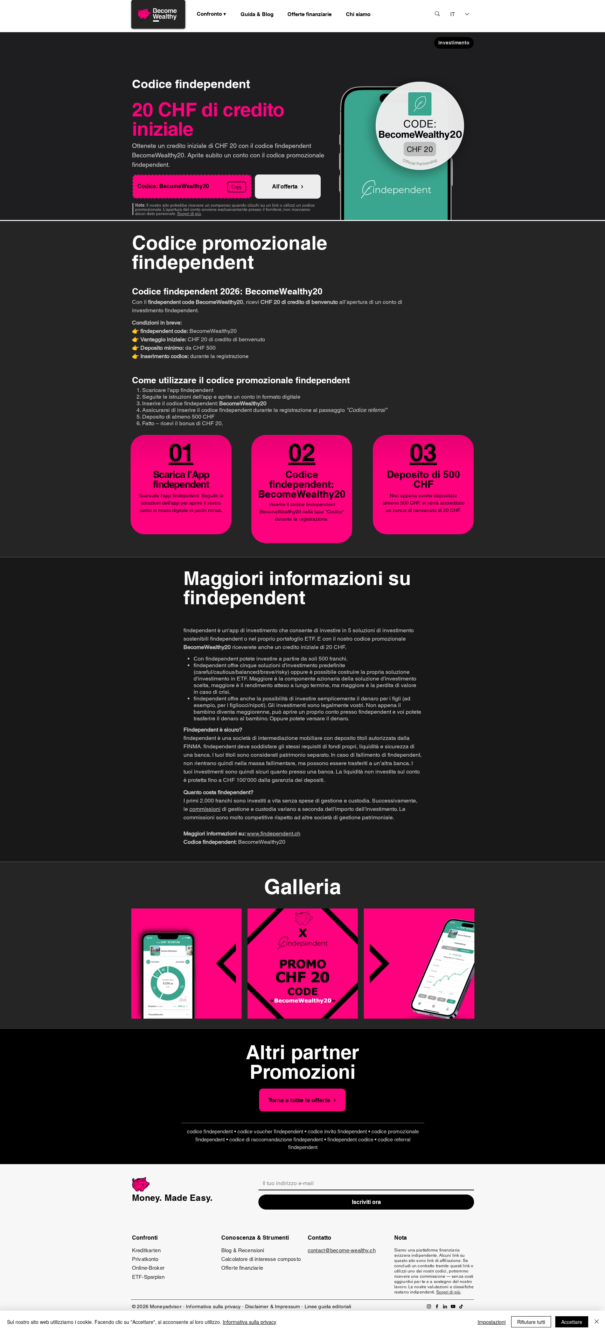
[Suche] (437, 13)
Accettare (571, 1321)
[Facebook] (437, 1306)
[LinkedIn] (445, 1306)
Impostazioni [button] (492, 1321)
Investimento (454, 42)
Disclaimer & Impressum (272, 1306)
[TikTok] (461, 1306)
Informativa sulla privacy (213, 1306)
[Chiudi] (596, 1321)
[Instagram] (429, 1306)
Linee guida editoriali (328, 1306)
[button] (257, 14)
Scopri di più (189, 213)
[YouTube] (453, 1306)
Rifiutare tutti (531, 1321)
